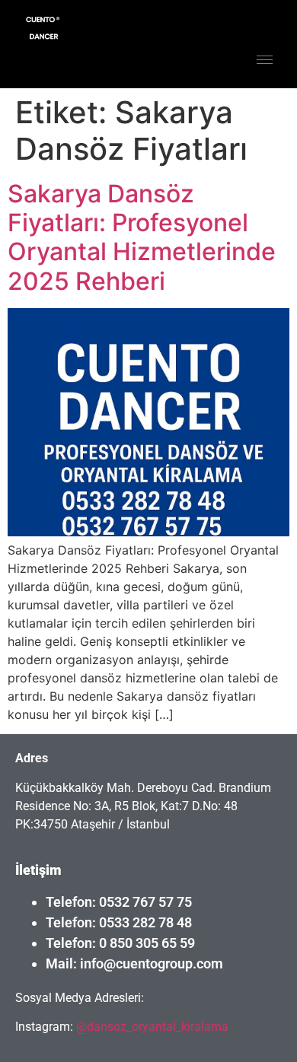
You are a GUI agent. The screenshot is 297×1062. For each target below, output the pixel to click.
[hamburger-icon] (265, 59)
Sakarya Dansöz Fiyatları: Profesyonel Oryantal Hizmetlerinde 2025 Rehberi (142, 237)
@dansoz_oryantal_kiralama (150, 1026)
